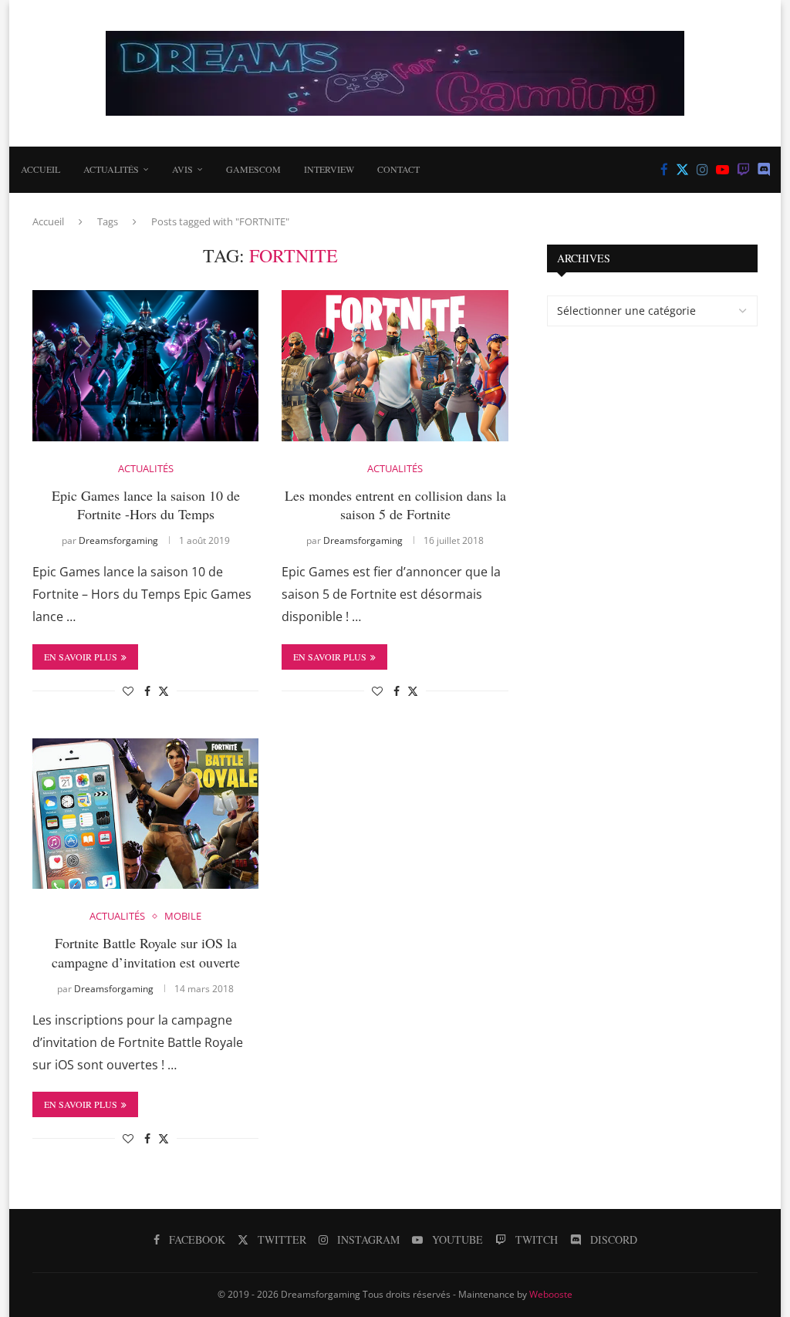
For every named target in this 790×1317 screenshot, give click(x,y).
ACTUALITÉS (111, 169)
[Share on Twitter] (163, 691)
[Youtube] (722, 169)
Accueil (40, 169)
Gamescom (253, 169)
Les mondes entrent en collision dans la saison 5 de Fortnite (395, 504)
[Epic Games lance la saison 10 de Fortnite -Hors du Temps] (145, 365)
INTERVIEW (329, 169)
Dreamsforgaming (118, 540)
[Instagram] (702, 169)
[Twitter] (682, 169)
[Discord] (764, 169)
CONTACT (398, 169)
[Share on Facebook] (147, 691)
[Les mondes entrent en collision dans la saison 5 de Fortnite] (395, 365)
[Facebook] (664, 169)
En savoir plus (80, 656)
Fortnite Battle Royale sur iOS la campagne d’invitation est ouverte (146, 952)
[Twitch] (743, 169)
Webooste (550, 1294)
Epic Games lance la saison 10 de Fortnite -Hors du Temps (146, 504)
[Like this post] (128, 691)
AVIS (182, 169)
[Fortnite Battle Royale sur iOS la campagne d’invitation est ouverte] (145, 814)
